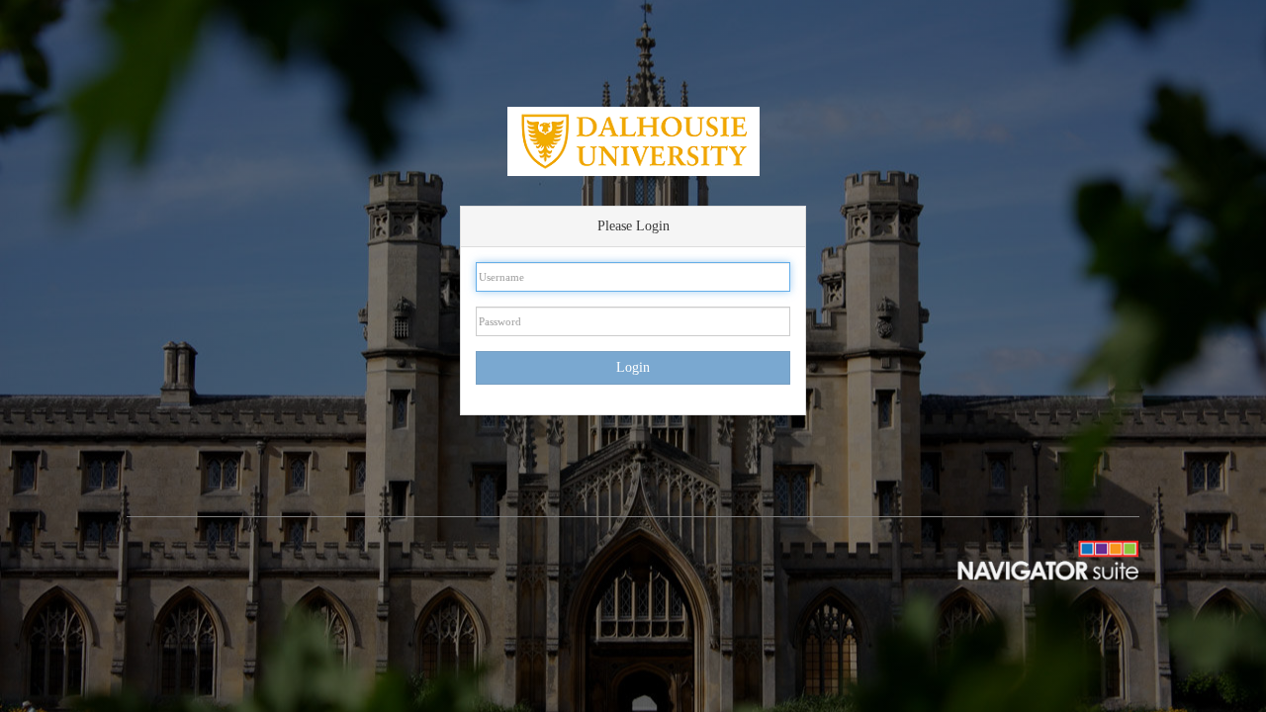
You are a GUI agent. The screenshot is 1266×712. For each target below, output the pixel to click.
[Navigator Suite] (1028, 559)
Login (633, 367)
